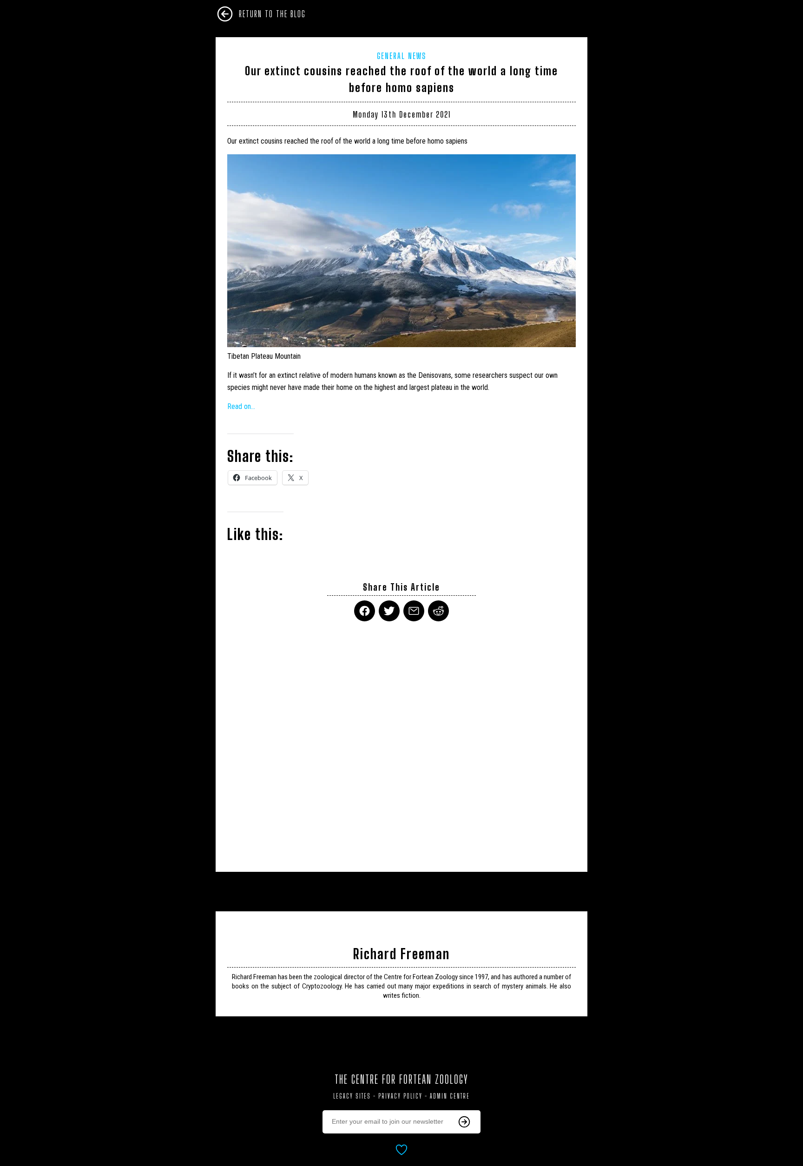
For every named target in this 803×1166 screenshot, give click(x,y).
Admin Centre (450, 1096)
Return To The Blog (272, 14)
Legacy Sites (352, 1096)
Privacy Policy (400, 1096)
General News (401, 56)
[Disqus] (401, 741)
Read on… (241, 406)
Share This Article (401, 587)
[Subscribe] (464, 1122)
